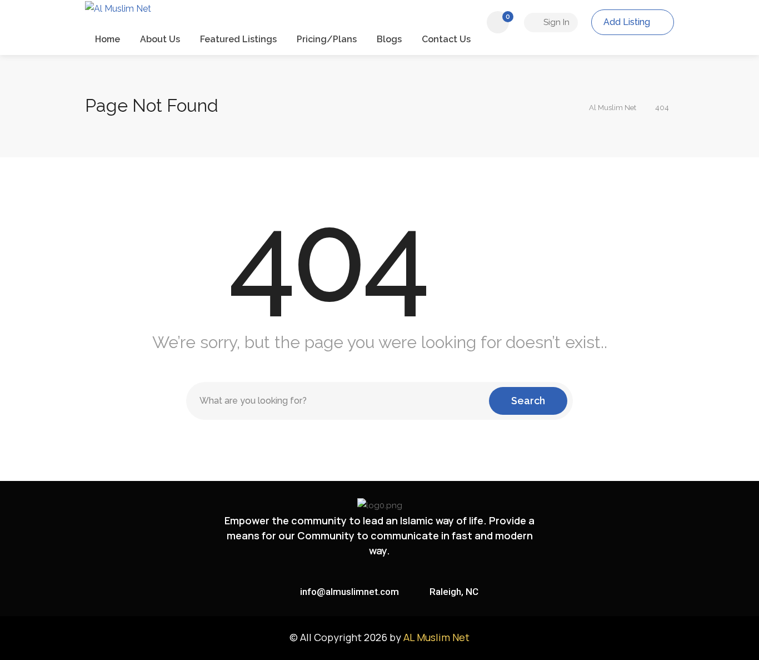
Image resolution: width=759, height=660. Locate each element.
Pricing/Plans (327, 39)
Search (528, 400)
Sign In (555, 22)
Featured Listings (238, 39)
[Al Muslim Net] (118, 19)
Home (107, 39)
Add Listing (627, 22)
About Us (160, 39)
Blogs (389, 39)
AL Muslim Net (436, 637)
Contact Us (446, 39)
